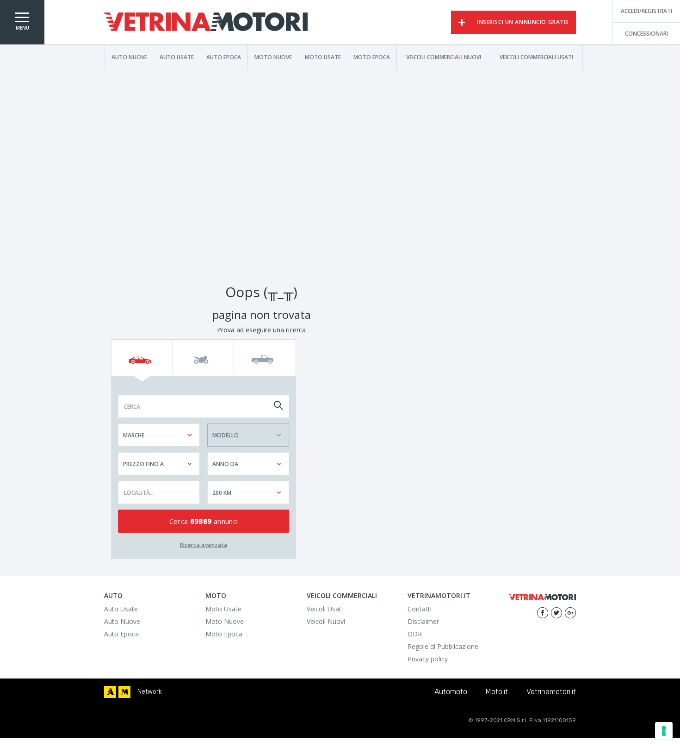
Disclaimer (423, 621)
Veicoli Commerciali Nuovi (443, 57)
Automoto (450, 691)
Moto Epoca (371, 57)
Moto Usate (323, 57)
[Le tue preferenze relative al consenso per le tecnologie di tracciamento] (664, 731)
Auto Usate (177, 57)
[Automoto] (110, 692)
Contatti (420, 608)
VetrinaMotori (206, 22)
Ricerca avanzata (204, 545)
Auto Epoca (223, 57)
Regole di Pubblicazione (443, 646)
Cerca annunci (203, 521)
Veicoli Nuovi (326, 621)
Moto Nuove (273, 57)
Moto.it (497, 691)
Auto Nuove (129, 57)
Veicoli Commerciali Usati (536, 57)
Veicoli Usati (325, 608)
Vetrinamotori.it (551, 691)
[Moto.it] (124, 692)
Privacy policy (428, 658)
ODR (415, 633)
